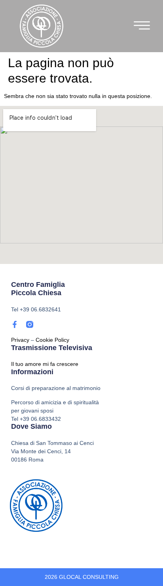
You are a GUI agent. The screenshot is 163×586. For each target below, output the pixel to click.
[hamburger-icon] (142, 27)
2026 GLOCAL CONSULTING (82, 577)
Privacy (20, 340)
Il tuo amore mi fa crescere (44, 364)
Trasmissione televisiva (51, 348)
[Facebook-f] (14, 324)
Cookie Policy (52, 340)
